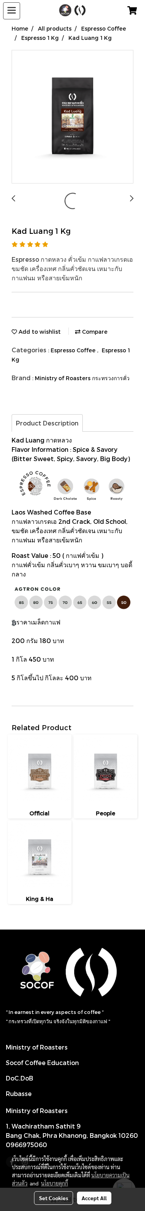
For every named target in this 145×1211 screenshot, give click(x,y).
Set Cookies (53, 1197)
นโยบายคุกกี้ (54, 1183)
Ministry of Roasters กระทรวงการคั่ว (82, 378)
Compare (93, 331)
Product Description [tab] (47, 423)
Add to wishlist (39, 331)
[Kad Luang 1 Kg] (72, 117)
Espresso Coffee (74, 350)
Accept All (94, 1197)
